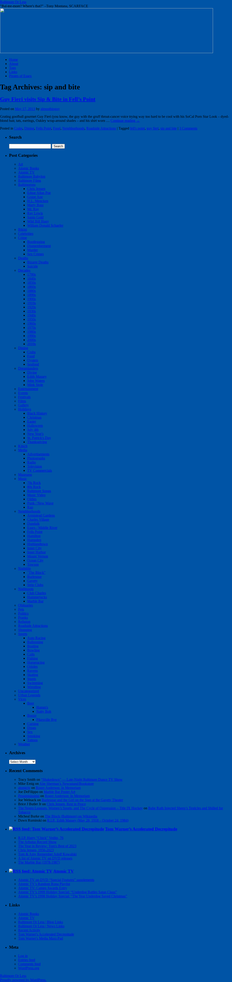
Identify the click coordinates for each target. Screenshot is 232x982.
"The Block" (36, 572)
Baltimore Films (29, 180)
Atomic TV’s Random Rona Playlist (44, 884)
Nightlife (24, 568)
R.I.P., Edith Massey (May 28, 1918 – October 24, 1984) (87, 820)
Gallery (23, 405)
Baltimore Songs (39, 491)
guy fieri (153, 128)
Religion (24, 622)
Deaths (23, 258)
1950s (31, 319)
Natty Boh (43, 711)
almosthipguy (50, 109)
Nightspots (26, 589)
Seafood (33, 364)
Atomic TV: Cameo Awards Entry (42, 888)
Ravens (32, 671)
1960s (31, 323)
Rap (30, 507)
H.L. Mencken (37, 201)
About (13, 64)
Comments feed (29, 964)
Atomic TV (26, 172)
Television (34, 466)
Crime (22, 238)
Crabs (18, 128)
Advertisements (38, 454)
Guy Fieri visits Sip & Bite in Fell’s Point (47, 99)
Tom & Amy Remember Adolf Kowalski (47, 854)
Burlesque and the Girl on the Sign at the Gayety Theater (82, 800)
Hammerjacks (37, 597)
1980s (31, 332)
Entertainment (28, 389)
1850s (31, 283)
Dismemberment (39, 246)
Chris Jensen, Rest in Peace (66, 804)
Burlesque (34, 577)
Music (22, 479)
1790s (31, 274)
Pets (21, 609)
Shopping (25, 630)
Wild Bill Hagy (38, 221)
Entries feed (26, 960)
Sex (30, 732)
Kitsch (22, 446)
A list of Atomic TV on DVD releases (45, 858)
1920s (31, 307)
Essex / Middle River (42, 528)
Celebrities (25, 234)
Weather (24, 744)
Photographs (36, 458)
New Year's (35, 434)
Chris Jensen (36, 189)
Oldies (31, 499)
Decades (24, 270)
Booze (31, 715)
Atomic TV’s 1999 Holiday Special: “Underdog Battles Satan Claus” (67, 892)
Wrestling (34, 687)
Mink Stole (35, 385)
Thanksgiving (37, 442)
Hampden (34, 540)
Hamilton (34, 536)
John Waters (36, 381)
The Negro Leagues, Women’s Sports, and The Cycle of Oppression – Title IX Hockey (80, 808)
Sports (22, 634)
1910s (31, 303)
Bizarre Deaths (37, 262)
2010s (31, 344)
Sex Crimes (35, 254)
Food (56, 128)
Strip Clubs (35, 585)
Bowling (33, 650)
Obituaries (25, 605)
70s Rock (34, 483)
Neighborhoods (73, 128)
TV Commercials (39, 470)
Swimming (35, 683)
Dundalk (33, 523)
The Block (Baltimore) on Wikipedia (71, 816)
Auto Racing (36, 638)
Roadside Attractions (101, 128)
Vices (22, 699)
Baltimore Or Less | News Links (41, 926)
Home (13, 59)
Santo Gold (35, 217)
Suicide (32, 266)
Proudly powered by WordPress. (23, 980)
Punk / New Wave (40, 503)
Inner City (34, 548)
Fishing (32, 658)
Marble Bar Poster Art (59, 792)
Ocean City (35, 560)
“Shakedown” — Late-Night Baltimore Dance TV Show (82, 779)
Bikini (22, 229)
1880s (31, 291)
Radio (31, 462)
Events (23, 393)
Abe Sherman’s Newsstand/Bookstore (66, 784)
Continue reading (125, 121)
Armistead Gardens (41, 515)
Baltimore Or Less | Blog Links (40, 922)
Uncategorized (28, 691)
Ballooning (35, 642)
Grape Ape (35, 197)
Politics (23, 613)
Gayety (32, 581)
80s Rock (34, 487)
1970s (31, 327)
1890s (31, 295)
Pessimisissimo (28, 796)
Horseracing (36, 662)
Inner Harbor (36, 552)
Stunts (31, 679)
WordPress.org (28, 968)
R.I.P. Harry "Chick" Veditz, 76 (40, 838)
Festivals (24, 397)
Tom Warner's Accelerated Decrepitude (46, 934)
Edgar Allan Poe (39, 193)
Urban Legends (29, 695)
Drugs (31, 728)
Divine (32, 372)
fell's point (137, 128)
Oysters (32, 360)
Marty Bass (35, 205)
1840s (31, 278)
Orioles (32, 666)
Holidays (24, 409)
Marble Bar (35, 601)
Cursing (33, 724)
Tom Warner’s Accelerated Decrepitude (141, 829)
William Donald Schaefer (45, 225)
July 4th (33, 430)
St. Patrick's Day (39, 438)
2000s (31, 340)
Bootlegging (36, 242)
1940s (31, 315)
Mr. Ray (33, 209)
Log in (23, 956)
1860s (31, 287)
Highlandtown (37, 544)
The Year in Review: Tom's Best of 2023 (47, 846)
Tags (12, 68)
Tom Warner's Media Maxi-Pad (40, 938)
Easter (31, 421)
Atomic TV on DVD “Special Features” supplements (56, 880)
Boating (33, 646)
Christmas (34, 417)
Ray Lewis (35, 213)
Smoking (33, 736)
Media (22, 450)
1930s (31, 311)
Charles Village (38, 519)
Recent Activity (29, 930)
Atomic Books (28, 168)
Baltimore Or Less (13, 2)
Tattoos (32, 740)
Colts (31, 654)
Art (20, 164)
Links (13, 72)
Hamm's (42, 707)
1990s (31, 336)
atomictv (24, 788)
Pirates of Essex (20, 76)
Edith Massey (37, 376)
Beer (30, 703)
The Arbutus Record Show (37, 842)
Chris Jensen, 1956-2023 (36, 850)
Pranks (23, 617)
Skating (32, 675)
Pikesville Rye (46, 720)
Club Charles (36, 593)
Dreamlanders (28, 368)
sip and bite (168, 128)
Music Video (36, 495)
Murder (32, 250)
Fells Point (43, 128)
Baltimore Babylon (31, 176)
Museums (25, 474)
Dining (29, 128)
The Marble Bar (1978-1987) (39, 862)
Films (22, 401)
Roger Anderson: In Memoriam (58, 788)
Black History (37, 413)
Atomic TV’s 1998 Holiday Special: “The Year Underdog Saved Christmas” (72, 896)
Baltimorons (27, 185)
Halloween (35, 425)
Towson (33, 564)
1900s (31, 299)
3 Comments (188, 128)
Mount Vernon (37, 556)
